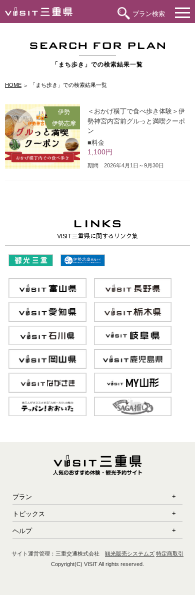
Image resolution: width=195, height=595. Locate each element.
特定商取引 (170, 554)
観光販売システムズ (129, 554)
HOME (13, 85)
